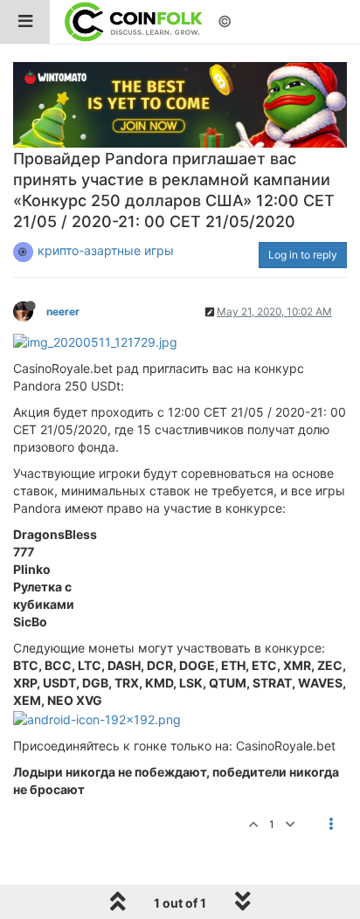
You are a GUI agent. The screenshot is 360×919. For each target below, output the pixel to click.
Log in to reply (302, 254)
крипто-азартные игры (106, 250)
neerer (63, 311)
